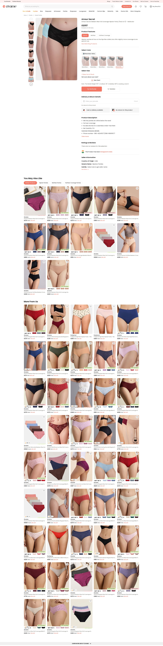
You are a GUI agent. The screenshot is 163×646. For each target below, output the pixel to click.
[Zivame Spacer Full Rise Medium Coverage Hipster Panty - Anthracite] (35, 274)
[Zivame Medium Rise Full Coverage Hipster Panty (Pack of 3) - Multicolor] (58, 201)
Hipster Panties (38, 15)
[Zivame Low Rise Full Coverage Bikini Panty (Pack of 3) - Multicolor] (58, 466)
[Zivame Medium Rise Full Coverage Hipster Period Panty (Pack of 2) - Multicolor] (35, 201)
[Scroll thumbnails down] (31, 84)
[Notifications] (136, 6)
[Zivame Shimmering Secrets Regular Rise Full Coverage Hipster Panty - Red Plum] (58, 319)
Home (25, 15)
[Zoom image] (56, 49)
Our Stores (135, 1)
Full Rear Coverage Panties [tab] (73, 183)
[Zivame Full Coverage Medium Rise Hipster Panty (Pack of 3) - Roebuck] (81, 238)
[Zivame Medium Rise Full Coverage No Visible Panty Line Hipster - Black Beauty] (128, 201)
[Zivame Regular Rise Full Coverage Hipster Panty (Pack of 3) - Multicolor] (35, 319)
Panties (31, 15)
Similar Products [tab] (30, 183)
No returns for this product (124, 110)
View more (85, 136)
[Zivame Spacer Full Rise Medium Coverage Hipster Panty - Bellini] (128, 238)
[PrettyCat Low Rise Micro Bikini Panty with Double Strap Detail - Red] (58, 540)
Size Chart (97, 80)
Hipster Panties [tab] (43, 183)
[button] (112, 6)
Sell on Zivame (144, 1)
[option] (31, 26)
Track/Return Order (117, 1)
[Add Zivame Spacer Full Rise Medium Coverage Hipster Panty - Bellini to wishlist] (137, 225)
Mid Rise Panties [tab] (56, 183)
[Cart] (145, 6)
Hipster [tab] (85, 35)
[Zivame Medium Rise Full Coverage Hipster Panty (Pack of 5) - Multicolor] (105, 238)
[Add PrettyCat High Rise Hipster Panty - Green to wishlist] (90, 306)
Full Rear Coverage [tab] (104, 35)
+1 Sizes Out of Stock (88, 74)
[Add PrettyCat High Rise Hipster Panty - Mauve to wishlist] (114, 306)
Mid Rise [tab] (93, 35)
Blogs (108, 1)
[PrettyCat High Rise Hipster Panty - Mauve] (105, 319)
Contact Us (128, 1)
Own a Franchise (154, 1)
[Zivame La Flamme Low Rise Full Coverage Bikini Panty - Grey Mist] (128, 613)
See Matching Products (89, 44)
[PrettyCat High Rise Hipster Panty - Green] (81, 319)
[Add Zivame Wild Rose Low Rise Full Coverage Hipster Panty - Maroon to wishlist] (67, 417)
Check (136, 101)
